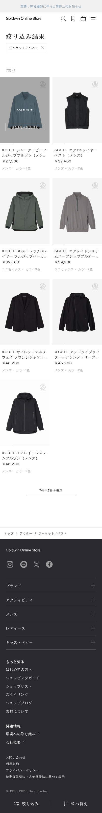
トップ (9, 533)
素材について (17, 711)
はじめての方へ (19, 669)
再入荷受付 (27, 127)
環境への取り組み (21, 733)
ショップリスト (19, 686)
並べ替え (79, 803)
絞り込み (30, 803)
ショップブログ (19, 702)
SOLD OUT (24, 110)
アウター (26, 533)
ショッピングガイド (23, 677)
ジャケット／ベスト (23, 48)
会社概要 (13, 742)
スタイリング (17, 694)
